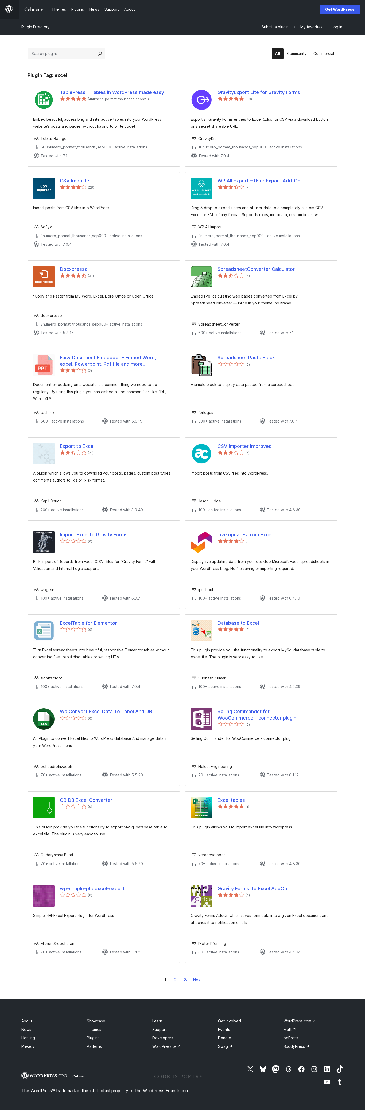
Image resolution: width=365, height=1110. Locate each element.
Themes (94, 1029)
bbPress (293, 1037)
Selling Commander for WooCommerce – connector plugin (257, 714)
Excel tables (231, 800)
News (26, 1029)
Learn (157, 1021)
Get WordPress (340, 9)
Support (159, 1029)
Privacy (27, 1046)
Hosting (28, 1037)
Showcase (96, 1021)
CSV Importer (75, 180)
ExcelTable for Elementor (88, 623)
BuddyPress (296, 1046)
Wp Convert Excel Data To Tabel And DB (106, 711)
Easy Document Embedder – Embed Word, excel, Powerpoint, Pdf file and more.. (108, 360)
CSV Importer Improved (245, 446)
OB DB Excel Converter (86, 800)
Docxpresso (74, 269)
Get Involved (229, 1021)
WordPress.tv (166, 1046)
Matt (290, 1029)
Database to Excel (238, 623)
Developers (162, 1037)
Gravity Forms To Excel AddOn (252, 888)
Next (197, 980)
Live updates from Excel (245, 534)
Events (224, 1029)
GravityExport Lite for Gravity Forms (259, 92)
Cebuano (80, 1076)
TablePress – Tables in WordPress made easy (112, 92)
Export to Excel (77, 446)
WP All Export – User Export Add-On (259, 180)
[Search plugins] (100, 53)
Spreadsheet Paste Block (246, 357)
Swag (225, 1046)
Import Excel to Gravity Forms (94, 534)
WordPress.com (300, 1021)
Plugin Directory (35, 27)
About (26, 1021)
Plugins (93, 1037)
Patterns (94, 1046)
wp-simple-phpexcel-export (92, 888)
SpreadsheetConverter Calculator (256, 269)
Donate (227, 1037)
